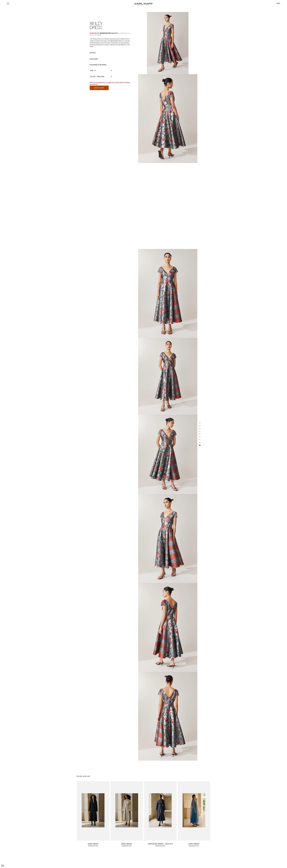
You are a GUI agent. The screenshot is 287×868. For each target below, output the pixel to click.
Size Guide (94, 59)
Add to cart (99, 88)
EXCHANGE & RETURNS (98, 65)
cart (278, 3)
